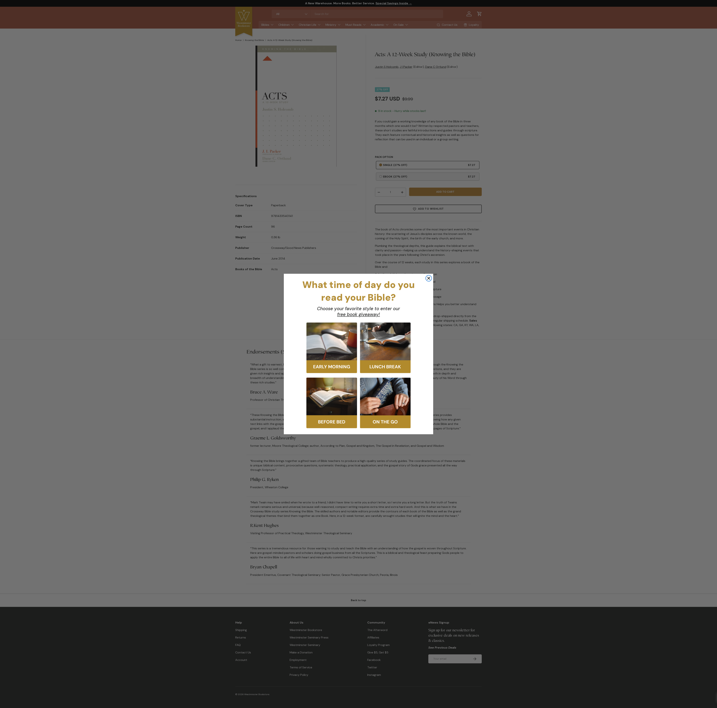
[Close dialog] (429, 278)
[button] (331, 348)
